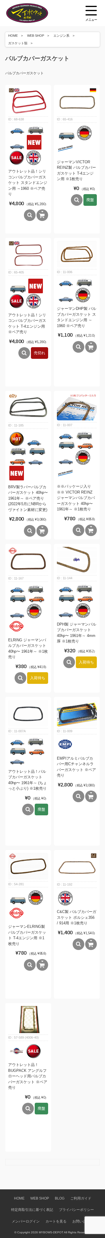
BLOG (59, 1198)
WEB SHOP (35, 35)
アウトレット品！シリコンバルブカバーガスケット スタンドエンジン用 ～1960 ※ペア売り (27, 182)
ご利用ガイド (80, 1198)
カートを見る (56, 1221)
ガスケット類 (17, 43)
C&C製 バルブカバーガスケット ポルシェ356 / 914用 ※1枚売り (76, 917)
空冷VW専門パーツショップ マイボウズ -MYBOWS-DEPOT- (34, 13)
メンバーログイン (26, 1221)
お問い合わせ (82, 1221)
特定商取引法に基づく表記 (32, 1209)
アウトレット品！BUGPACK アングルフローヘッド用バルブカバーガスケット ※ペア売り (27, 1076)
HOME (13, 35)
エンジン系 (61, 35)
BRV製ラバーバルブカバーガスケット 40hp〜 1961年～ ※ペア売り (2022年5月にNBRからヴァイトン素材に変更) (28, 498)
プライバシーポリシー (76, 1209)
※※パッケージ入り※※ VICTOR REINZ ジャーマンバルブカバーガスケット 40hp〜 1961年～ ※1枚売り (76, 497)
